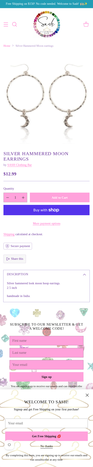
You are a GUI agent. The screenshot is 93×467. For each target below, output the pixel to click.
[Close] (87, 395)
